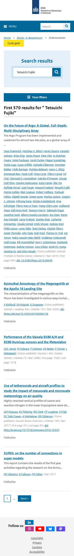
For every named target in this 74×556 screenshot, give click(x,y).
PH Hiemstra (11, 474)
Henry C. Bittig (56, 169)
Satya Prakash (27, 219)
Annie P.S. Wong (57, 247)
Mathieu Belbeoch (38, 169)
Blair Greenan (27, 192)
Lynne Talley (25, 228)
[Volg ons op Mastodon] (61, 529)
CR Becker (48, 349)
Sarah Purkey (37, 160)
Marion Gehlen (11, 192)
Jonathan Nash (12, 215)
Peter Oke (46, 155)
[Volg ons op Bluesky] (50, 529)
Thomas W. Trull (54, 233)
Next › (24, 498)
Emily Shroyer (41, 224)
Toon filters (39, 97)
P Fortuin (60, 349)
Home (7, 37)
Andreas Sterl (57, 224)
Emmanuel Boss (12, 174)
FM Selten (37, 474)
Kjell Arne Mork (19, 210)
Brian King (19, 155)
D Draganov (36, 304)
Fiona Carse (40, 174)
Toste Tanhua (39, 228)
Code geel (14, 43)
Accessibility (37, 552)
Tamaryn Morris (36, 210)
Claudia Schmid (25, 224)
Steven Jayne (36, 196)
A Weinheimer (29, 416)
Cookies (37, 547)
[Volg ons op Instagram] (29, 529)
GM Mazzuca (11, 412)
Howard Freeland (44, 187)
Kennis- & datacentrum (30, 37)
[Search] (66, 26)
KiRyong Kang (23, 201)
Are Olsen (55, 215)
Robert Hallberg (44, 192)
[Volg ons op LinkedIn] (29, 522)
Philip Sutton (10, 228)
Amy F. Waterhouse (45, 242)
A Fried (62, 412)
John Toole (27, 233)
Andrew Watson (25, 247)
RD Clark (38, 412)
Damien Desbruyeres (27, 183)
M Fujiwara (23, 349)
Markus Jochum (52, 196)
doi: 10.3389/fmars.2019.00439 (34, 260)
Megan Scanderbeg (55, 160)
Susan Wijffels (24, 165)
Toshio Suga (10, 165)
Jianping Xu (10, 251)
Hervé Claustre (51, 151)
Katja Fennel (45, 183)
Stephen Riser (43, 219)
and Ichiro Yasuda (26, 251)
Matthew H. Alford (32, 151)
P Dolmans (36, 349)
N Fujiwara (25, 474)
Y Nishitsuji (9, 304)
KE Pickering (25, 412)
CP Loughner (51, 412)
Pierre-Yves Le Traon (27, 206)
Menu (13, 26)
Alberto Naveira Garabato (34, 215)
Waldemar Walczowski (53, 237)
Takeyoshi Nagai (55, 210)
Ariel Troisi (39, 233)
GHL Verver (10, 349)
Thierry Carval (54, 174)
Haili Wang (10, 242)
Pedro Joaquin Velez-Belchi (26, 237)
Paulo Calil (27, 174)
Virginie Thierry (55, 228)
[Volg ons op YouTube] (40, 529)
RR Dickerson (45, 416)
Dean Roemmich (12, 151)
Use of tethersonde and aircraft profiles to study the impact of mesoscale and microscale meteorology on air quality (37, 391)
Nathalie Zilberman (43, 165)
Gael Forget (27, 187)
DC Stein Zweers (12, 416)
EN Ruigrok (23, 304)
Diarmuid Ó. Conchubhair (23, 178)
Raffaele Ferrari (12, 187)
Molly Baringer (20, 169)
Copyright (37, 538)
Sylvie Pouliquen (20, 160)
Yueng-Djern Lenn (48, 206)
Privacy (37, 542)
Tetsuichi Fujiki (62, 187)
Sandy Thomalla (12, 233)
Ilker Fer (57, 183)
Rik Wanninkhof (25, 242)
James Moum (33, 155)
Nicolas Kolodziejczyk (44, 201)
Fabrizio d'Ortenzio (48, 178)
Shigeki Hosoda (20, 196)
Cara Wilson (41, 247)
